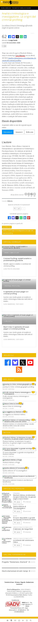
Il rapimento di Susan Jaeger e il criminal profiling (15, 293)
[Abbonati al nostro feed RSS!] (19, 369)
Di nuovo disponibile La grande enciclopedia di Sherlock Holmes (18, 453)
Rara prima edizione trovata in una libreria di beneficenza (18, 481)
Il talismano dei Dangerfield (23, 529)
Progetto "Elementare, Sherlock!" (15, 562)
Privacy (17, 582)
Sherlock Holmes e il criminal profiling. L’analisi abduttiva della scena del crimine (18, 425)
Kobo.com (29, 132)
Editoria (9, 201)
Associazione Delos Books (18, 595)
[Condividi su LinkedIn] (25, 36)
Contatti (19, 584)
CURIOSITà (8, 321)
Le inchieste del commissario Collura (23, 541)
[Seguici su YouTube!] (30, 362)
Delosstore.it (8, 132)
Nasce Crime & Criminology (12, 406)
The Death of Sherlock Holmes (21, 8)
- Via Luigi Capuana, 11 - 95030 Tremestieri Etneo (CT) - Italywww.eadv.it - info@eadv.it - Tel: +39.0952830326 (20, 607)
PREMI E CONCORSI (18, 504)
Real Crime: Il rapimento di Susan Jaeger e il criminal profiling (16, 328)
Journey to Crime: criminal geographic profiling (18, 387)
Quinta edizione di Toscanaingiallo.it (15, 471)
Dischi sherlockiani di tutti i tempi (15, 571)
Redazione (30, 582)
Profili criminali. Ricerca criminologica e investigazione (16, 397)
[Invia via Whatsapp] (21, 36)
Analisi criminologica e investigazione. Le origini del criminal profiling (18, 232)
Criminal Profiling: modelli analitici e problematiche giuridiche (17, 259)
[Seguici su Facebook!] (7, 362)
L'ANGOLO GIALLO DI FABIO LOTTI (22, 527)
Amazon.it (19, 132)
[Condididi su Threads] (17, 36)
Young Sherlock (6, 8)
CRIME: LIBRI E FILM (11, 252)
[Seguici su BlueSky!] (15, 362)
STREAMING (16, 493)
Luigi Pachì (13, 40)
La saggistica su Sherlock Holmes (14, 414)
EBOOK (15, 515)
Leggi (18, 502)
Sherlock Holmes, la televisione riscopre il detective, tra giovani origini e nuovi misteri (17, 442)
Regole (23, 582)
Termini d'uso (9, 582)
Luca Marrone (20, 55)
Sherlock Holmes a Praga (11, 462)
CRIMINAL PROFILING (12, 286)
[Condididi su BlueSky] (13, 36)
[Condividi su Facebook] (9, 36)
